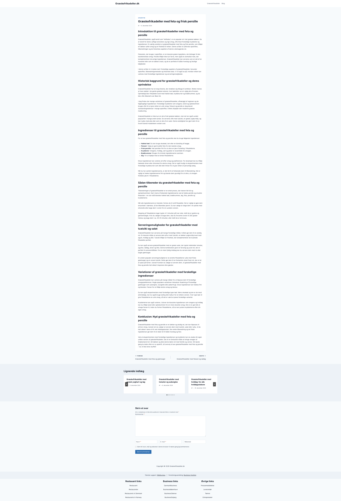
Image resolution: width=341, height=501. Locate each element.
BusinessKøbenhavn (170, 489)
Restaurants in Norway (133, 497)
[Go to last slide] (126, 384)
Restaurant (133, 485)
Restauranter (133, 489)
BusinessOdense (170, 493)
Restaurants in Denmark (133, 493)
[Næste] (214, 384)
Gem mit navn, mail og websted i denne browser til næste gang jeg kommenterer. (163, 447)
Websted (188, 442)
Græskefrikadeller (213, 3)
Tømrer (207, 493)
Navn (138, 442)
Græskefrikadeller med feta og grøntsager (150, 357)
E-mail (163, 442)
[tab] (168, 394)
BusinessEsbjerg (170, 497)
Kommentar (140, 414)
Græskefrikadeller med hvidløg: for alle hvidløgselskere (201, 382)
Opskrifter (141, 18)
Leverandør (207, 489)
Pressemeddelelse (207, 485)
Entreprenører (207, 497)
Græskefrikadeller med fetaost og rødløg (191, 357)
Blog (223, 3)
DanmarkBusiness (170, 485)
